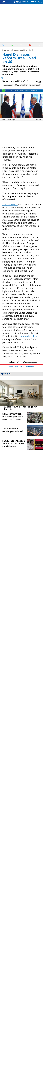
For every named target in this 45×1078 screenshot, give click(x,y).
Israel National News (9, 50)
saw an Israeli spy (30, 336)
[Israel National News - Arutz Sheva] (25, 2)
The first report (10, 204)
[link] (21, 395)
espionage (8, 85)
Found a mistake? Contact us (21, 367)
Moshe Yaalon (21, 85)
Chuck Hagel (35, 85)
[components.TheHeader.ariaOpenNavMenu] (8, 2)
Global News (22, 50)
